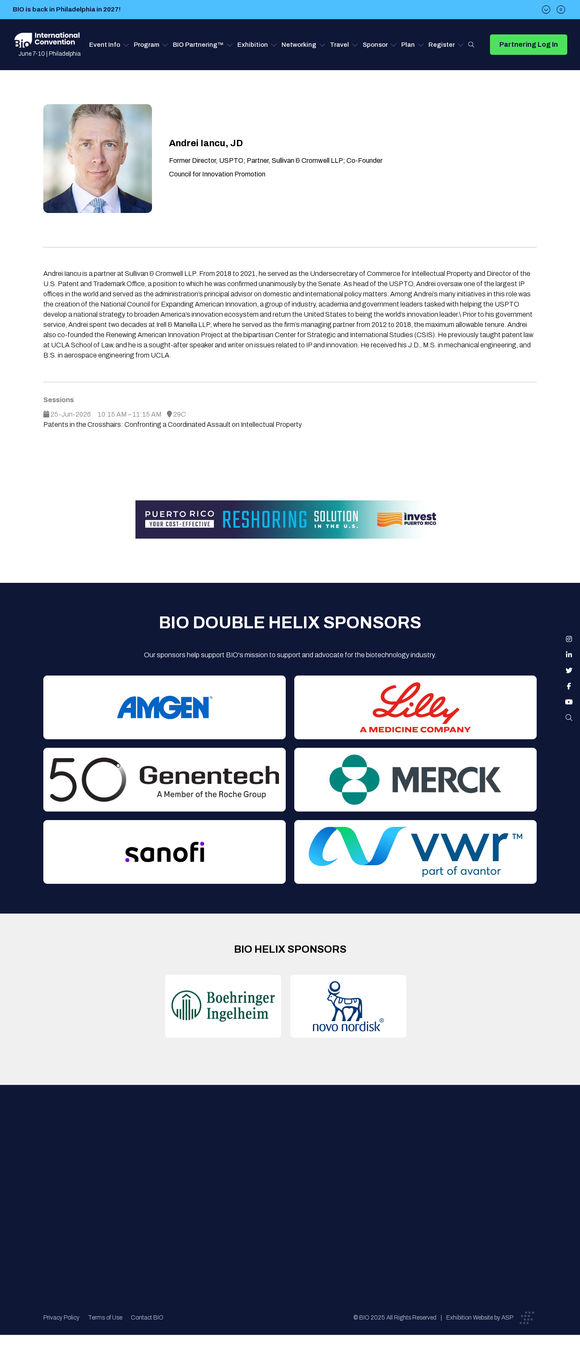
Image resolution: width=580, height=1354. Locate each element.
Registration (295, 1181)
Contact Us (293, 1147)
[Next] (546, 9)
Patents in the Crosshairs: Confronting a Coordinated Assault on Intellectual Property (172, 424)
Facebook (569, 686)
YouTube (569, 702)
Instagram (569, 639)
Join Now (173, 1181)
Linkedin (569, 654)
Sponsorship (295, 1198)
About (169, 1147)
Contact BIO (147, 1317)
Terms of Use (105, 1317)
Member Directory (187, 1164)
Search (471, 45)
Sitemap (288, 1215)
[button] (109, 44)
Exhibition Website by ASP (479, 1317)
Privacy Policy (61, 1317)
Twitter (569, 670)
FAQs (284, 1164)
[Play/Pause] (561, 9)
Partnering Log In (528, 44)
